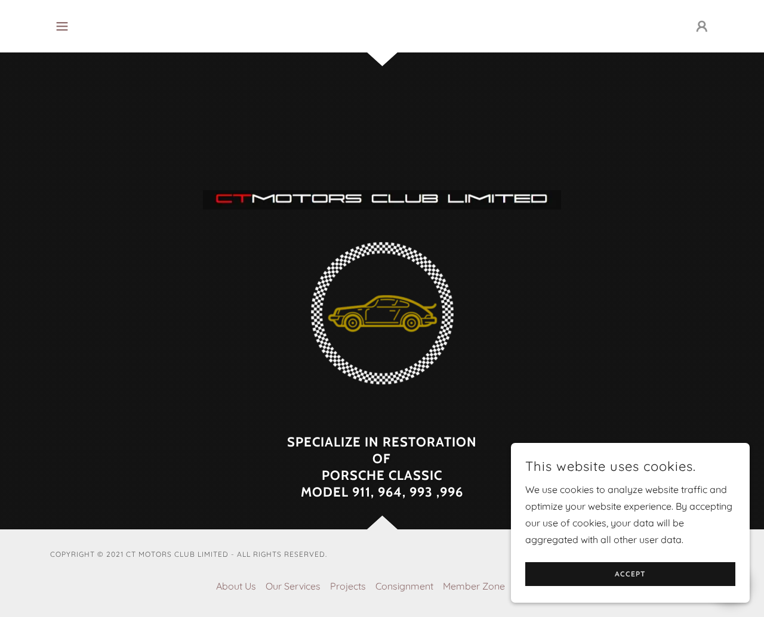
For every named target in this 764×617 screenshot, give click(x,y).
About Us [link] (236, 586)
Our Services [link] (293, 586)
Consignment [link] (404, 586)
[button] (62, 26)
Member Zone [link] (474, 586)
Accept (630, 574)
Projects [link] (348, 586)
